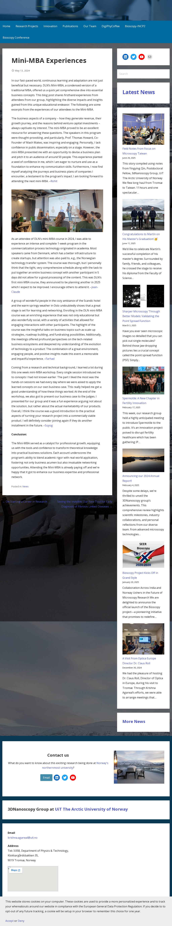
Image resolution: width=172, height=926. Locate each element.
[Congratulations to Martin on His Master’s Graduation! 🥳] (143, 215)
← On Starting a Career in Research (24, 501)
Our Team (89, 26)
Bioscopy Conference (16, 37)
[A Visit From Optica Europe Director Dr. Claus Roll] (143, 639)
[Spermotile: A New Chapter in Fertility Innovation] (143, 381)
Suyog (49, 425)
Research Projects (27, 26)
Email (46, 777)
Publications (70, 26)
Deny (21, 921)
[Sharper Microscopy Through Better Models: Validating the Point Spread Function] (143, 297)
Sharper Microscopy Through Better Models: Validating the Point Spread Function (141, 316)
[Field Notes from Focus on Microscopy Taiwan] (143, 130)
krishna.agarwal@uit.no (22, 837)
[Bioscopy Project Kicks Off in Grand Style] (143, 555)
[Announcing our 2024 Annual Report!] (143, 461)
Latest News (138, 92)
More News (133, 721)
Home (6, 26)
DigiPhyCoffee (111, 26)
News (26, 486)
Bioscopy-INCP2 (135, 26)
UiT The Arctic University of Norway (91, 809)
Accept (9, 921)
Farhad (50, 359)
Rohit (54, 181)
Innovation (50, 26)
